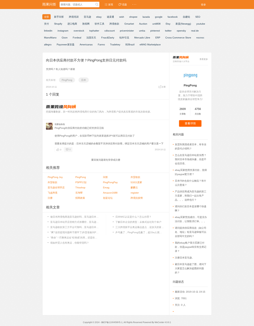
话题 (124, 4)
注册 (117, 159)
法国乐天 (91, 37)
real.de (195, 30)
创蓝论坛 (108, 198)
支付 (46, 23)
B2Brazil (129, 44)
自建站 (186, 16)
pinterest (155, 30)
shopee (133, 16)
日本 (83, 80)
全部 (46, 16)
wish (121, 16)
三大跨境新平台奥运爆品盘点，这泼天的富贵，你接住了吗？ (139, 227)
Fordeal (77, 37)
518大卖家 (136, 182)
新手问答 (59, 16)
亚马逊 (87, 16)
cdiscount (109, 30)
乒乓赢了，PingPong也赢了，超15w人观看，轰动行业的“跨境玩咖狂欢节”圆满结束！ (139, 232)
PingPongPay (110, 182)
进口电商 (72, 23)
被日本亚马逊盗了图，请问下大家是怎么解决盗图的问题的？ (190, 268)
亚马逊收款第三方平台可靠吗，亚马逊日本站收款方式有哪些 (74, 227)
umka (142, 30)
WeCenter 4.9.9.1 (163, 322)
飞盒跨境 (52, 192)
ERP (157, 37)
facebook (173, 16)
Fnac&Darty (107, 37)
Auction (143, 23)
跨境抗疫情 (137, 198)
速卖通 (110, 16)
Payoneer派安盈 (65, 44)
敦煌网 (86, 23)
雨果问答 (49, 4)
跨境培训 (74, 16)
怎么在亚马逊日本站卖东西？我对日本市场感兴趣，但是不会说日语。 (190, 159)
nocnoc (200, 37)
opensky (181, 30)
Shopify (58, 23)
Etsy (168, 23)
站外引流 (124, 37)
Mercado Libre (142, 37)
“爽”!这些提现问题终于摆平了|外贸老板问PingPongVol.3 (74, 232)
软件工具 (99, 23)
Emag (106, 187)
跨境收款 (114, 23)
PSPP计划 (80, 182)
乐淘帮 (79, 192)
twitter (168, 30)
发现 (110, 4)
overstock (79, 30)
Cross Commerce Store (178, 37)
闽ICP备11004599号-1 (112, 322)
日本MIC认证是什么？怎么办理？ (133, 216)
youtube (200, 23)
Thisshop (80, 187)
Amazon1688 (110, 192)
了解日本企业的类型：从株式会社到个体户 (138, 222)
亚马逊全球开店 (56, 187)
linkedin (48, 30)
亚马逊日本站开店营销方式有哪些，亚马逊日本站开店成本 (74, 222)
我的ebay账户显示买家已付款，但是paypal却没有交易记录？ (190, 246)
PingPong (67, 80)
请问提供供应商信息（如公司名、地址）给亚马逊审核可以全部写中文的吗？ (190, 232)
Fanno (101, 44)
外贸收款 (135, 177)
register (135, 192)
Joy (55, 177)
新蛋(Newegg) (183, 23)
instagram (63, 30)
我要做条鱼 (60, 124)
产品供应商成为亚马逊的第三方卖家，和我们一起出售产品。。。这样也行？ (190, 195)
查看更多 (204, 59)
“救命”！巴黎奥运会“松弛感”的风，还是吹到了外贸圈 (74, 237)
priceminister (127, 30)
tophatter (94, 30)
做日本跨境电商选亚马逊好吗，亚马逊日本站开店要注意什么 (74, 216)
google (158, 16)
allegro (47, 44)
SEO (197, 16)
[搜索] (96, 5)
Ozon (65, 37)
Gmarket (129, 23)
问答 (105, 177)
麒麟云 (134, 187)
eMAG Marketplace (150, 44)
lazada (146, 16)
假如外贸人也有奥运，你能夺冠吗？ (69, 242)
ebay (99, 16)
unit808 (156, 23)
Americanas (86, 44)
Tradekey (115, 44)
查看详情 (190, 123)
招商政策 (80, 198)
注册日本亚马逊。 (184, 257)
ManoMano (50, 37)
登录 (203, 4)
